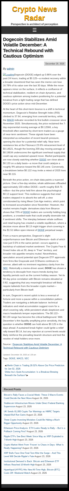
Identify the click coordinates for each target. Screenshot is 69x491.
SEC (5, 268)
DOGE (42, 159)
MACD (10, 120)
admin (10, 68)
